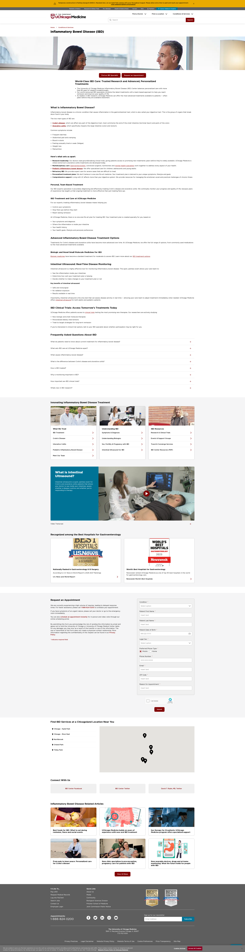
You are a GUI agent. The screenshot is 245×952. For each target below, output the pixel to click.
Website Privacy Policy (105, 941)
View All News (122, 874)
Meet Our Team (59, 456)
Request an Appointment (134, 75)
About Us (90, 892)
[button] (151, 752)
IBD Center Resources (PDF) (162, 450)
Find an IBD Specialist (109, 75)
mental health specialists (124, 166)
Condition (143, 602)
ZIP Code (142, 675)
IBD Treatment (58, 433)
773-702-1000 (122, 933)
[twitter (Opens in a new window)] (95, 918)
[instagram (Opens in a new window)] (109, 918)
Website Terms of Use (125, 941)
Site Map (177, 941)
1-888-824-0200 (87, 607)
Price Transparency (163, 941)
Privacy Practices (71, 941)
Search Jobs (55, 901)
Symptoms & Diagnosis (111, 433)
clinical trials (90, 312)
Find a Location (158, 14)
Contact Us (55, 904)
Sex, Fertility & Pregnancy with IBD (115, 444)
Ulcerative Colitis (59, 444)
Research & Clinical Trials (91, 8)
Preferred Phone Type (148, 648)
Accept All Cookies (194, 948)
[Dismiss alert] (193, 3)
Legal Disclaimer (87, 941)
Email (141, 666)
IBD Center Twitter (122, 788)
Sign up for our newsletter (154, 915)
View (113, 4)
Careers (134, 8)
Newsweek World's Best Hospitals (139, 579)
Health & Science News (122, 8)
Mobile (145, 651)
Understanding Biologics (111, 438)
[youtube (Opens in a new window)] (116, 918)
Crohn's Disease (59, 438)
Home (154, 651)
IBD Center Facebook (73, 788)
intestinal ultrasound (63, 300)
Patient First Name (146, 611)
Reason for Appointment (149, 684)
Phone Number (145, 656)
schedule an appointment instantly (73, 617)
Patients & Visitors (74, 8)
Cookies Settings (179, 948)
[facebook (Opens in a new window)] (88, 918)
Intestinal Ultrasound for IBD (113, 450)
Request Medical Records (60, 895)
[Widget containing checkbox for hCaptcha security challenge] (159, 700)
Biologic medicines (58, 256)
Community (91, 898)
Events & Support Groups (161, 438)
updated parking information (125, 4)
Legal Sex (143, 639)
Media (89, 895)
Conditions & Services (181, 14)
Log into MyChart (57, 898)
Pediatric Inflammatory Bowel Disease (67, 450)
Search (190, 20)
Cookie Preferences (145, 941)
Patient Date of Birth (147, 630)
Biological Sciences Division (97, 901)
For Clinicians (107, 8)
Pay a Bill (54, 892)
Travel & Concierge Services (162, 444)
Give (142, 8)
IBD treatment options (141, 256)
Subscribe (188, 919)
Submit (159, 709)
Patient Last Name (146, 621)
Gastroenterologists (77, 166)
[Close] (242, 948)
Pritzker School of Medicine (97, 904)
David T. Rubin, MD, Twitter (171, 788)
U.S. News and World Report (64, 577)
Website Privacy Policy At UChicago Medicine (113, 950)
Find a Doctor (137, 14)
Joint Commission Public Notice (99, 907)
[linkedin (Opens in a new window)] (102, 918)
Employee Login (57, 907)
